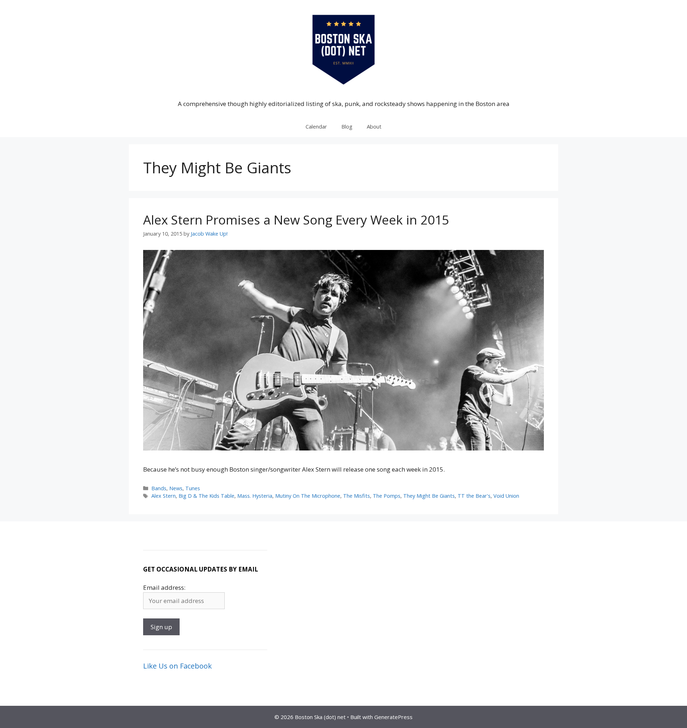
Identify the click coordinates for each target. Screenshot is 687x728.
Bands (158, 488)
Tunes (192, 488)
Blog (346, 126)
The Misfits (356, 495)
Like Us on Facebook (177, 666)
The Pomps (386, 495)
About (374, 126)
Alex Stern (163, 495)
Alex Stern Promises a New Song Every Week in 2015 (296, 219)
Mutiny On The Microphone (307, 495)
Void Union (506, 495)
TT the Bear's (474, 495)
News (175, 488)
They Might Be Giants (429, 495)
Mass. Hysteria (254, 495)
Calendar (316, 126)
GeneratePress (393, 716)
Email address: (164, 587)
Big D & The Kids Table (206, 495)
